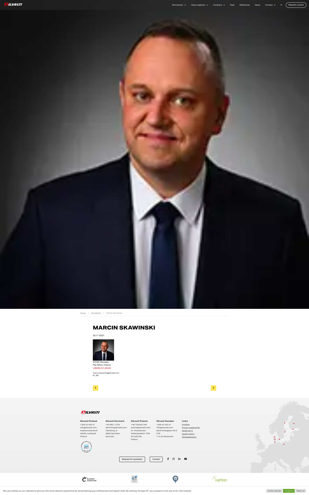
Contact (269, 5)
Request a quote (296, 5)
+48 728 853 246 (139, 425)
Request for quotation (132, 459)
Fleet (232, 5)
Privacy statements (191, 428)
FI (281, 5)
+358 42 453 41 (87, 425)
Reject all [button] (301, 491)
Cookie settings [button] (274, 491)
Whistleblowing (189, 437)
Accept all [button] (288, 491)
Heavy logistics (198, 5)
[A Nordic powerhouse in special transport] (13, 4)
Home (83, 313)
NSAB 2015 (187, 431)
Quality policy (188, 434)
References (244, 5)
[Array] (168, 458)
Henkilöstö (96, 313)
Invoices (186, 424)
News (257, 5)
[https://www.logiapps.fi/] (220, 479)
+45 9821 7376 (113, 425)
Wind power (177, 5)
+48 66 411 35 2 (101, 368)
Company (217, 5)
